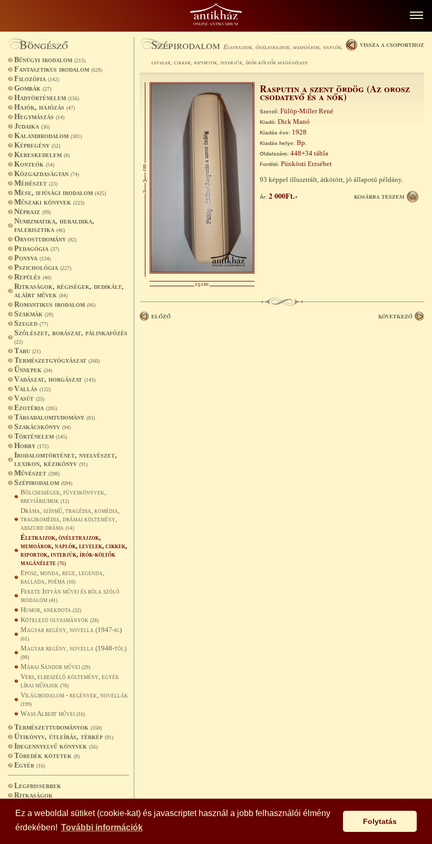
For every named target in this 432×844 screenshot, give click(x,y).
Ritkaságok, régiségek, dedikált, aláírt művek (69, 291)
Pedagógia (36, 249)
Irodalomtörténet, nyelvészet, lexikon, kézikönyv (65, 459)
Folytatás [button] (380, 821)
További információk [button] (102, 827)
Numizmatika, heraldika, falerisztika (54, 225)
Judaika (32, 126)
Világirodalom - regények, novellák (74, 699)
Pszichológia (42, 267)
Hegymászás (39, 117)
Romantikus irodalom (54, 304)
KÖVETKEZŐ (395, 316)
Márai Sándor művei (55, 667)
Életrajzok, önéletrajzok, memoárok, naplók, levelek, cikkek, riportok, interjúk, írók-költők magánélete (74, 550)
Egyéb (29, 765)
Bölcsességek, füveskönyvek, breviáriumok (63, 496)
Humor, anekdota (51, 610)
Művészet (37, 473)
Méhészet (35, 183)
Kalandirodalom (48, 136)
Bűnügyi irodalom (49, 60)
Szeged (31, 323)
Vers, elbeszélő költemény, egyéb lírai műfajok (70, 681)
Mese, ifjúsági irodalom (60, 193)
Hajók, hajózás (44, 107)
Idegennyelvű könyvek (55, 746)
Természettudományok (58, 727)
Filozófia (36, 79)
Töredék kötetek (47, 756)
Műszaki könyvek (49, 202)
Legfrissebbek (37, 786)
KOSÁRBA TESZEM (379, 196)
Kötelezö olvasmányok (60, 620)
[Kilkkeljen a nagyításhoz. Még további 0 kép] (202, 271)
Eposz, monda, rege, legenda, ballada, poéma (62, 577)
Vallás (32, 389)
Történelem (40, 436)
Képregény (37, 145)
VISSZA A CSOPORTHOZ (392, 44)
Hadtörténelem (46, 98)
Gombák (32, 88)
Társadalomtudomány (54, 417)
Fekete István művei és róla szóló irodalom (70, 595)
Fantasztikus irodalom (58, 69)
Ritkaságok (33, 795)
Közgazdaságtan (46, 174)
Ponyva (32, 258)
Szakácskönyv (42, 427)
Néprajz (32, 212)
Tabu (27, 351)
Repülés (32, 277)
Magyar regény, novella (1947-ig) (71, 634)
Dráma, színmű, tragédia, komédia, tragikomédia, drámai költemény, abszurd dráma (70, 519)
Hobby (31, 446)
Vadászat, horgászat (54, 379)
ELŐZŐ (161, 316)
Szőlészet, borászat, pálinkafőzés (70, 337)
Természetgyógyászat (57, 360)
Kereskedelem (42, 155)
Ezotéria (35, 408)
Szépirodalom (43, 483)
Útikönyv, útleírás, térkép (63, 737)
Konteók (34, 164)
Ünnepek (33, 370)
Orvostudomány (45, 239)
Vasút (29, 398)
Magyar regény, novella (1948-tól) (73, 652)
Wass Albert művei (53, 713)
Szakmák (33, 314)
